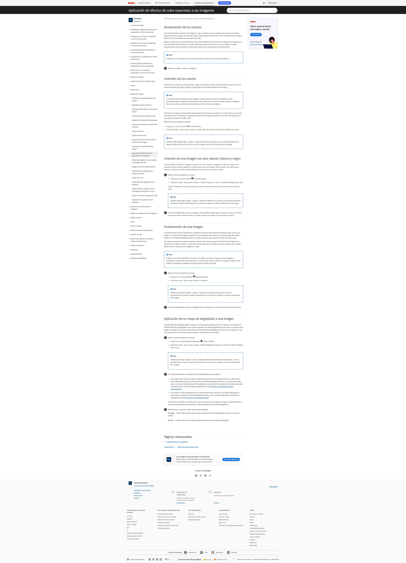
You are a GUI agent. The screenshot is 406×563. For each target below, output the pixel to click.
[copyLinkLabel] (210, 476)
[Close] (233, 559)
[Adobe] (131, 3)
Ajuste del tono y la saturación (177, 442)
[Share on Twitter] (201, 476)
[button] (263, 3)
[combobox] (252, 10)
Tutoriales (136, 498)
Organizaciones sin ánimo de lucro (197, 517)
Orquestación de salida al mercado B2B (168, 525)
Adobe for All (253, 542)
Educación (190, 514)
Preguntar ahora (181, 503)
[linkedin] (161, 559)
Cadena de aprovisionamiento (257, 534)
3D (127, 530)
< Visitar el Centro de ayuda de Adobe (144, 485)
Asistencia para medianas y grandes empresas (231, 525)
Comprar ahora (224, 3)
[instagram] (153, 559)
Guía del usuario (138, 495)
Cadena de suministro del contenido (167, 517)
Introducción (137, 493)
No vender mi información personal (261, 559)
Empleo (252, 519)
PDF (128, 527)
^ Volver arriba (273, 486)
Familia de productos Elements (135, 533)
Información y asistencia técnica (142, 490)
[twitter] (157, 559)
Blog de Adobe (253, 545)
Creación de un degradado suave (197, 398)
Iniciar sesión (272, 3)
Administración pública (194, 519)
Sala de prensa (253, 525)
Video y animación (131, 524)
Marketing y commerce (182, 3)
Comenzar (216, 503)
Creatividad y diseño (143, 3)
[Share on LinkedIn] (205, 476)
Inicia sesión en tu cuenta (256, 514)
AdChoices (276, 559)
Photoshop (137, 19)
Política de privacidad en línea (187, 447)
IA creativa (129, 516)
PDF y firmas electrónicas (162, 3)
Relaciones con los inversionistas (258, 531)
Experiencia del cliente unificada (166, 519)
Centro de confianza (255, 537)
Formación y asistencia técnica (204, 3)
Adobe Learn (222, 522)
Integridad (252, 539)
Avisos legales (169, 447)
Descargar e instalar (224, 517)
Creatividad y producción (164, 522)
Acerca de (252, 517)
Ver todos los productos (133, 539)
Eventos (252, 522)
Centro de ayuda (223, 514)
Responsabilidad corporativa (257, 528)
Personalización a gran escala (165, 514)
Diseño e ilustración (132, 521)
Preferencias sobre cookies (244, 559)
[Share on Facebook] (196, 476)
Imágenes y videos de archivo (134, 536)
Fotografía (129, 519)
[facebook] (150, 559)
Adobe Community (224, 519)
